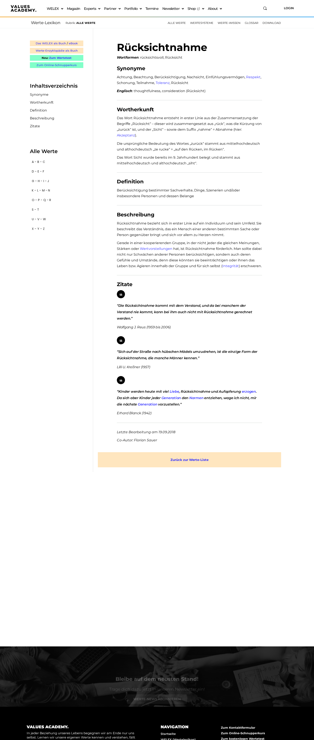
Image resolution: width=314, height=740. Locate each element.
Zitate (35, 126)
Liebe (174, 392)
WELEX (53, 9)
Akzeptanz (126, 135)
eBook (73, 43)
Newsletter (171, 9)
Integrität (230, 266)
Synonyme (39, 95)
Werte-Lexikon (45, 22)
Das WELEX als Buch (51, 43)
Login (289, 8)
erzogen (249, 392)
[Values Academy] (23, 8)
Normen (196, 398)
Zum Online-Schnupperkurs (57, 65)
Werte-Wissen (229, 23)
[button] (56, 162)
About (213, 9)
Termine (151, 9)
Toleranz (163, 83)
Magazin (73, 9)
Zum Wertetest (60, 57)
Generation (171, 398)
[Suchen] (265, 8)
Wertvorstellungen (156, 249)
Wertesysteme (201, 23)
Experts (90, 9)
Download (272, 23)
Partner (110, 9)
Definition (38, 110)
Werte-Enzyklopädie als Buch (57, 50)
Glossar (251, 23)
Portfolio (131, 9)
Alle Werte (177, 23)
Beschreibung (42, 118)
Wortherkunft (42, 102)
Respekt (253, 77)
